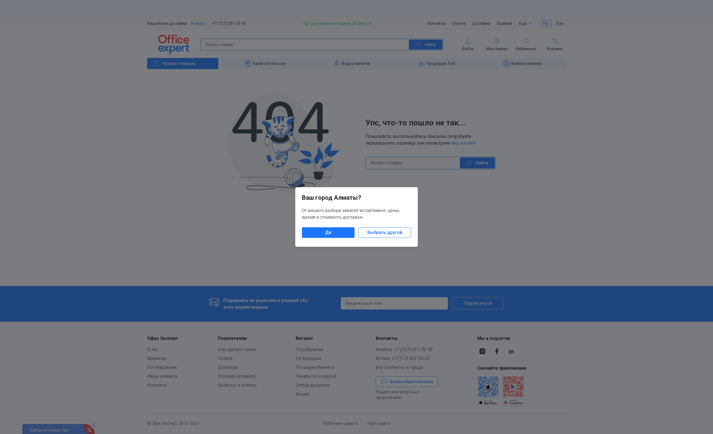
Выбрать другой (384, 232)
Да (328, 232)
